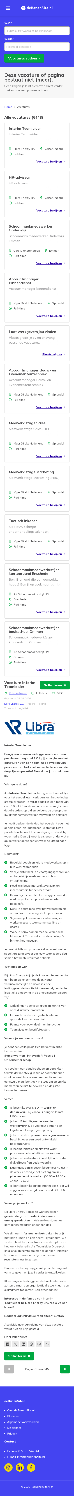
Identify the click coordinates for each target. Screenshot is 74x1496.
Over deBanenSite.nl (20, 1410)
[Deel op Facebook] (7, 1344)
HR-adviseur (19, 177)
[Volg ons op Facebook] (31, 1467)
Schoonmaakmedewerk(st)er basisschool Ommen (34, 629)
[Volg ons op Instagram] (8, 1467)
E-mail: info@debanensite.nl (26, 1457)
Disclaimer (14, 1427)
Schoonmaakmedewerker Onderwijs (30, 228)
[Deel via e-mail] (39, 1344)
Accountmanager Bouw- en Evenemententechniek (32, 372)
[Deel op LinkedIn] (23, 1344)
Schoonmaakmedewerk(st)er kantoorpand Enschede (34, 571)
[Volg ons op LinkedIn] (20, 1467)
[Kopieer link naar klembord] (47, 1344)
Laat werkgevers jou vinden (32, 331)
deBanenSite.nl (41, 1486)
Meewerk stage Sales (27, 423)
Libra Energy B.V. (14, 703)
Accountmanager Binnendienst (24, 281)
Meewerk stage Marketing (31, 472)
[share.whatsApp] (31, 1344)
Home (8, 107)
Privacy (12, 1433)
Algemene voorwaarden (23, 1422)
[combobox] (37, 30)
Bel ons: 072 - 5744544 (23, 1451)
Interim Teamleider (25, 128)
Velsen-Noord (18, 693)
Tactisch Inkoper (23, 520)
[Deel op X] (15, 1344)
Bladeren (13, 1416)
